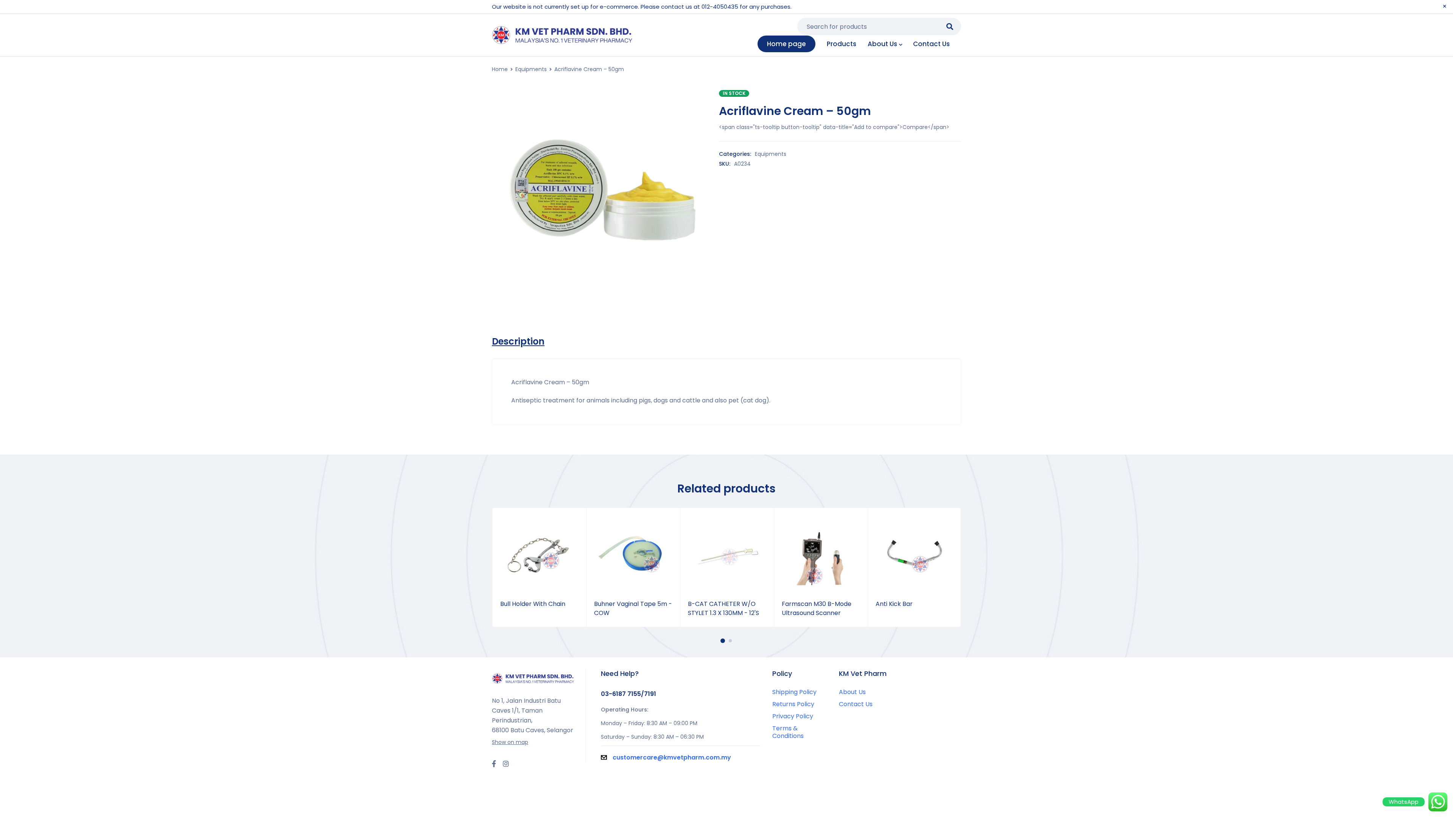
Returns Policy (793, 704)
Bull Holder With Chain (532, 604)
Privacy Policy (792, 716)
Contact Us (856, 704)
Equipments (531, 69)
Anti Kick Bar (894, 604)
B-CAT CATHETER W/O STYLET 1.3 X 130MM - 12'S (723, 608)
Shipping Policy (794, 692)
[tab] (518, 341)
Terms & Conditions (788, 732)
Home (500, 69)
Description (518, 341)
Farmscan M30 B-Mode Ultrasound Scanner (816, 608)
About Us (852, 692)
